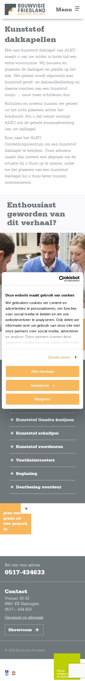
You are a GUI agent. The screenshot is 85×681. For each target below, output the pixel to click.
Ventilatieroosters (35, 460)
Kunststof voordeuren (39, 446)
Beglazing (26, 473)
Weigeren (42, 399)
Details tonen (59, 357)
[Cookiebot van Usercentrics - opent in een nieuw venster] (60, 279)
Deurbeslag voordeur (38, 487)
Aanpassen (40, 385)
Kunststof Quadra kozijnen (45, 419)
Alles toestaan (42, 371)
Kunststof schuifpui (37, 433)
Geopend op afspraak (24, 617)
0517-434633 (25, 572)
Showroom (20, 629)
